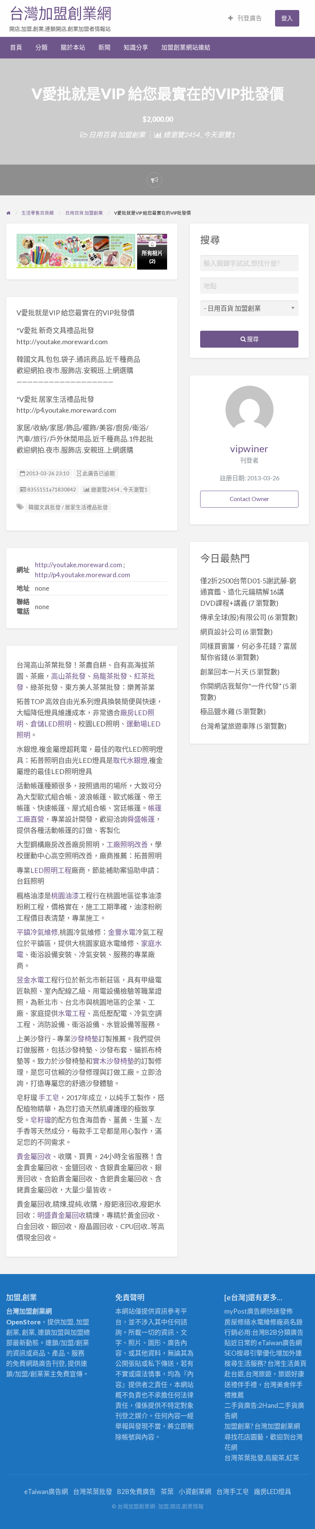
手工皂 (48, 1097)
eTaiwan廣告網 (280, 1343)
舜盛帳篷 (141, 819)
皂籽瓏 (40, 1120)
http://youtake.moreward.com (78, 565)
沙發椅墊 (84, 1038)
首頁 (16, 47)
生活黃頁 (293, 1363)
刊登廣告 (249, 18)
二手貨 (288, 1405)
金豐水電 (122, 932)
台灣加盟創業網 (60, 13)
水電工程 (72, 1013)
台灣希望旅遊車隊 (227, 726)
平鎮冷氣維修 (37, 932)
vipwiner (249, 448)
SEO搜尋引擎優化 (250, 1353)
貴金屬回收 (34, 1156)
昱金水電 (30, 980)
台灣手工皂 (232, 1491)
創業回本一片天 (224, 672)
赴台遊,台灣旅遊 (248, 1374)
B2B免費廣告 (136, 1491)
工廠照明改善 (127, 844)
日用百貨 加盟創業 (117, 134)
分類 (41, 47)
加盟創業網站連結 (186, 47)
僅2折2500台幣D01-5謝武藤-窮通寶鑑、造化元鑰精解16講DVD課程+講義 (248, 591)
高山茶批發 (68, 676)
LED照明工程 (50, 870)
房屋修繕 (237, 1322)
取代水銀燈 (130, 760)
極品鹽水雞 (217, 711)
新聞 (104, 47)
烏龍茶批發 (110, 676)
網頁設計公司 (221, 632)
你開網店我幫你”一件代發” (241, 686)
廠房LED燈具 (272, 1491)
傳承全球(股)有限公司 (233, 617)
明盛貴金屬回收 (61, 1215)
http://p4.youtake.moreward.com (82, 575)
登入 (287, 18)
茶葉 (167, 1491)
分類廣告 (290, 1332)
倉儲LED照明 (50, 724)
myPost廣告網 (245, 1311)
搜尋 (252, 338)
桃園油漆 (65, 895)
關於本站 (73, 47)
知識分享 (136, 47)
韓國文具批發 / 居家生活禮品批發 (68, 507)
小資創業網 (195, 1491)
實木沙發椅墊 (113, 1061)
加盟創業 (280, 1426)
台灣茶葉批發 (244, 1458)
